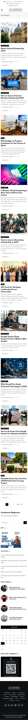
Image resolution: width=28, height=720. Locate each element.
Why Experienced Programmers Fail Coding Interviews (16, 589)
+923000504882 (19, 1)
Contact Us (22, 698)
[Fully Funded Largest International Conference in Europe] (4, 608)
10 (2, 638)
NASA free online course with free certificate (11, 572)
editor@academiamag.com (14, 3)
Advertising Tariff (13, 5)
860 (18, 504)
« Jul (2, 649)
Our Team (11, 700)
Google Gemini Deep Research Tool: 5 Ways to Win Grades (13, 339)
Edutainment (7, 692)
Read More (5, 65)
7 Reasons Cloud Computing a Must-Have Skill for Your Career (14, 193)
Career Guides (12, 694)
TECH (16, 698)
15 (21, 638)
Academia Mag (5, 61)
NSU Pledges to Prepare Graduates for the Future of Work (13, 143)
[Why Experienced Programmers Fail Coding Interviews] (4, 588)
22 (21, 640)
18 (6, 640)
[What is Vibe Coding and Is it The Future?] (4, 598)
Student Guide (21, 694)
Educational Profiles (8, 698)
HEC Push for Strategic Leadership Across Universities (11, 289)
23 (25, 640)
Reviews (14, 692)
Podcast (22, 696)
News (5, 694)
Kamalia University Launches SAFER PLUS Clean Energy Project (14, 481)
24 (2, 643)
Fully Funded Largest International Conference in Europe (17, 609)
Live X (17, 700)
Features (7, 696)
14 (17, 638)
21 (17, 640)
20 (14, 640)
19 (10, 640)
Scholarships (14, 696)
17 (2, 640)
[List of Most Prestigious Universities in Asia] (4, 618)
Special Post (22, 692)
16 (25, 638)
